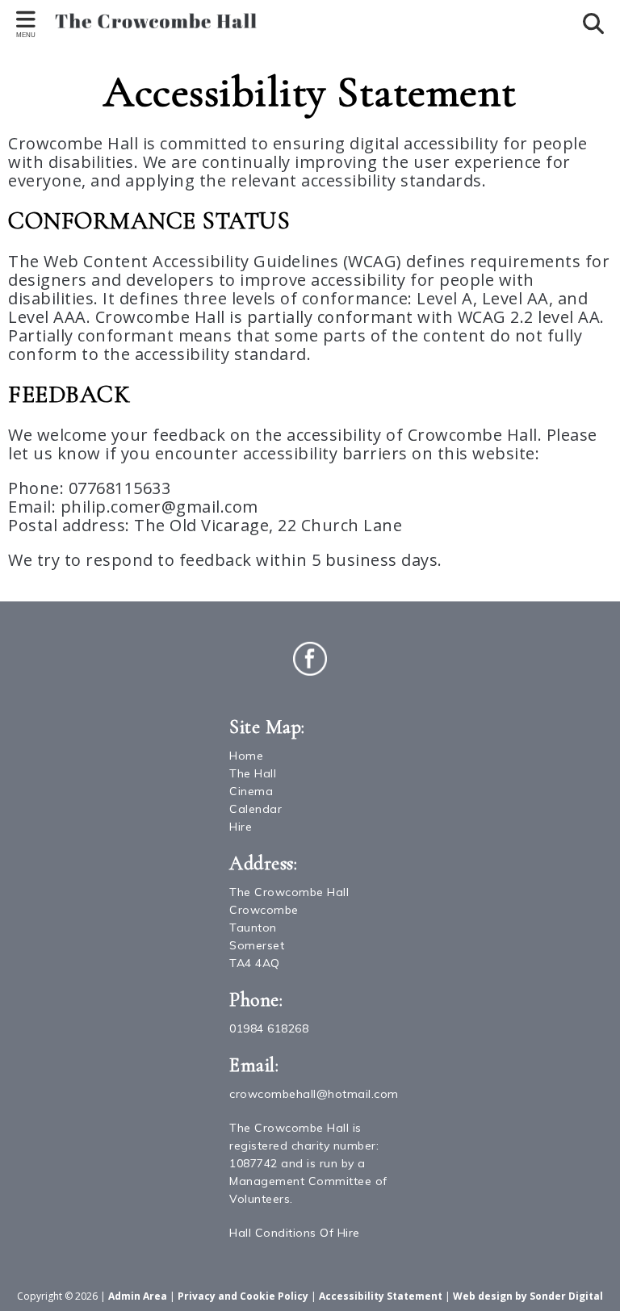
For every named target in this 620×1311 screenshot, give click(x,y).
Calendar (255, 809)
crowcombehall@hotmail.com (314, 1094)
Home (246, 755)
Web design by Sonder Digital (528, 1296)
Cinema (251, 791)
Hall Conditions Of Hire (294, 1232)
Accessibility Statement (380, 1296)
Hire (240, 826)
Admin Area (137, 1296)
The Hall (252, 773)
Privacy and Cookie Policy (243, 1296)
